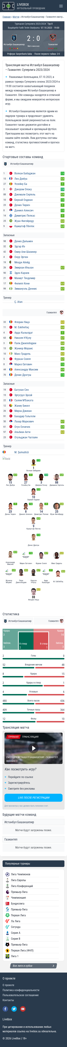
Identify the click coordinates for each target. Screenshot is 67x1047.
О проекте (8, 985)
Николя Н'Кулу (22, 337)
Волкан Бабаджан (24, 173)
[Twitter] (14, 1009)
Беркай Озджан (23, 200)
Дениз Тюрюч (22, 205)
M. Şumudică (21, 452)
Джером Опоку (23, 189)
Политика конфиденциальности (21, 990)
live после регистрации (33, 797)
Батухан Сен (21, 389)
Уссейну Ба (20, 184)
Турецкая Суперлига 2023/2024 (30, 23)
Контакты (8, 1000)
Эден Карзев (21, 273)
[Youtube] (23, 1009)
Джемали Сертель (24, 194)
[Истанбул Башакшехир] (14, 40)
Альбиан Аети (22, 432)
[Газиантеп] (53, 40)
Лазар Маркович (24, 421)
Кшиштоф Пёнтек (24, 226)
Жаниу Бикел (22, 405)
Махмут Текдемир (24, 278)
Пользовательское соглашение (21, 995)
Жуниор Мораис (23, 348)
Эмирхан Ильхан (24, 267)
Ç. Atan (18, 301)
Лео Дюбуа (20, 178)
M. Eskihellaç (21, 327)
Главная (7, 16)
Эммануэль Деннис (25, 288)
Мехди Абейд (22, 262)
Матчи (16, 16)
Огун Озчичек (22, 426)
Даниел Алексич (24, 210)
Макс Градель (22, 353)
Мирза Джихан (23, 411)
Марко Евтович (23, 364)
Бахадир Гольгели (24, 416)
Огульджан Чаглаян (26, 437)
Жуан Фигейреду (24, 221)
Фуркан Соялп (22, 359)
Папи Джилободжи (25, 343)
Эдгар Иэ (19, 246)
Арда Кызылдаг (23, 332)
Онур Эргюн (21, 257)
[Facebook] (5, 1009)
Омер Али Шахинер (25, 251)
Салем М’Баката (23, 400)
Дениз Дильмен (23, 241)
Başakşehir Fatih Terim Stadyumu (24, 27)
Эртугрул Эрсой (23, 395)
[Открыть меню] (60, 6)
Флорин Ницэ (22, 322)
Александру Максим (26, 369)
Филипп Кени (22, 283)
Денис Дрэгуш (22, 375)
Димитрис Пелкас (24, 215)
